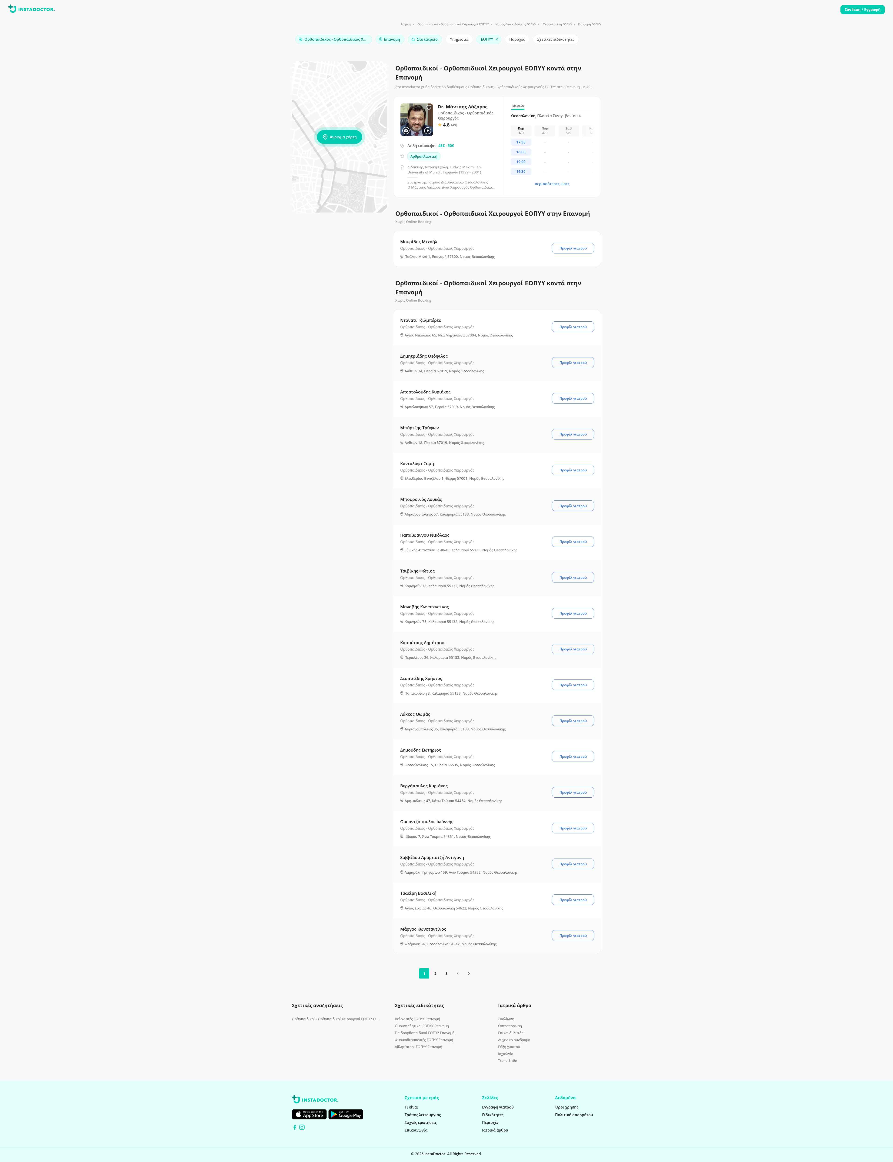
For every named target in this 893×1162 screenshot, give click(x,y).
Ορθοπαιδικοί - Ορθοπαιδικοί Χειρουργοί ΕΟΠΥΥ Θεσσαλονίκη (335, 1018)
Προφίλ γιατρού (573, 248)
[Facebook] (295, 1127)
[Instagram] (302, 1127)
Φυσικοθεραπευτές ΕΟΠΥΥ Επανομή (424, 1039)
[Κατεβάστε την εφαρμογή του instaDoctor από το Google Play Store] (345, 1114)
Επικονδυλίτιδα (510, 1032)
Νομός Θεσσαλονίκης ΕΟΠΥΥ (515, 24)
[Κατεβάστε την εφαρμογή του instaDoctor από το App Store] (309, 1114)
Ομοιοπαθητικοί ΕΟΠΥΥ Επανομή (422, 1025)
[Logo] (31, 9)
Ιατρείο (518, 105)
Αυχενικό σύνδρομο (514, 1039)
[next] (469, 973)
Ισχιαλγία (505, 1053)
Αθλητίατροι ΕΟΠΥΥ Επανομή (418, 1046)
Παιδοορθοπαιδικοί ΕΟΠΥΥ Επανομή (424, 1032)
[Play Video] (427, 130)
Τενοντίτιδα (507, 1060)
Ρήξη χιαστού (509, 1046)
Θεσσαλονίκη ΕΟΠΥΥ (557, 24)
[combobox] (333, 39)
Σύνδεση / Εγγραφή (863, 9)
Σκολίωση (506, 1018)
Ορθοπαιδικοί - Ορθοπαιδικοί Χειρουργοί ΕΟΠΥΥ (453, 24)
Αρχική (406, 24)
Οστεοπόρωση (510, 1025)
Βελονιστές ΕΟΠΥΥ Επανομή (417, 1018)
